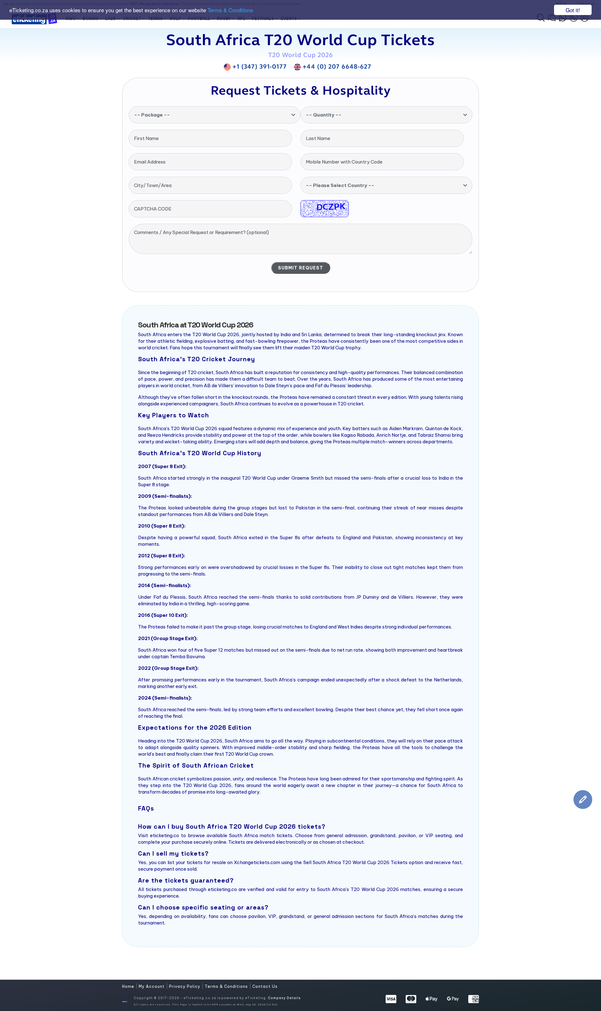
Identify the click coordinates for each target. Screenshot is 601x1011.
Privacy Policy (185, 986)
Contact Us (265, 986)
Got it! (573, 10)
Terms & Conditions (230, 10)
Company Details (284, 998)
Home (129, 986)
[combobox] (214, 114)
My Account (152, 986)
